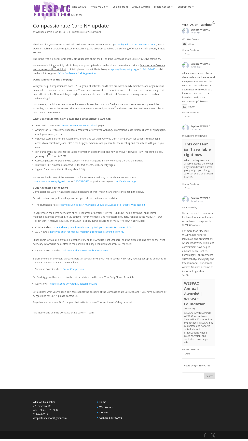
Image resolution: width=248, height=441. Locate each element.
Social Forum (120, 7)
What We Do (97, 7)
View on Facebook (190, 50)
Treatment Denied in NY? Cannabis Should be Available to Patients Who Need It (101, 204)
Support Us (184, 7)
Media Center (162, 7)
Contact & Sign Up (71, 14)
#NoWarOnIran (190, 39)
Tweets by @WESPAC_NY (196, 365)
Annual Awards (141, 7)
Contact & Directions (110, 417)
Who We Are (79, 7)
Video (191, 44)
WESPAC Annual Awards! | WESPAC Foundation (195, 293)
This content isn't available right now (197, 149)
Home (64, 7)
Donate (103, 412)
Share (187, 54)
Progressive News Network (86, 31)
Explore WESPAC (200, 29)
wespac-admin (44, 31)
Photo (191, 106)
